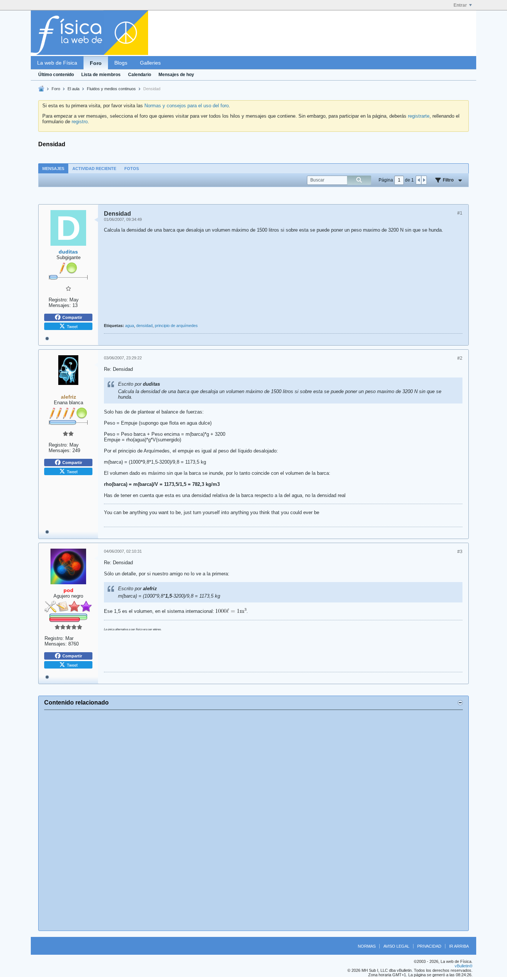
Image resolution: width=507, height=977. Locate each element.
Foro (96, 63)
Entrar (460, 5)
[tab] (53, 168)
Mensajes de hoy (176, 74)
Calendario (139, 74)
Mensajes (53, 168)
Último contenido (56, 74)
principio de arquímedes (176, 325)
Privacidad (429, 946)
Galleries (150, 63)
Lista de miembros (101, 74)
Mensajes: (60, 305)
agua (129, 325)
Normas (367, 946)
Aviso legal (396, 946)
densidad (144, 325)
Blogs (120, 63)
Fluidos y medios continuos (111, 88)
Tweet (72, 326)
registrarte (418, 116)
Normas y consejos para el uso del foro (186, 105)
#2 (459, 358)
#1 (459, 213)
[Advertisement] (253, 820)
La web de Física (57, 63)
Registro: (58, 300)
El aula (73, 88)
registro (80, 121)
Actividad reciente (94, 168)
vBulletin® (463, 966)
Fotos (131, 168)
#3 (459, 551)
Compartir (72, 317)
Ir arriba (459, 946)
